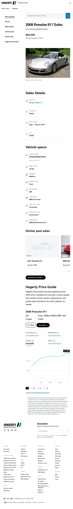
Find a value (5, 8)
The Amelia (41, 481)
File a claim (6, 451)
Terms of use (41, 502)
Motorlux (40, 489)
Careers (57, 458)
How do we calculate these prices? (37, 393)
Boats (5, 472)
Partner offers (41, 458)
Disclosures (28, 502)
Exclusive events (42, 463)
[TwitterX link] (8, 430)
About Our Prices (34, 399)
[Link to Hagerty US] (5, 498)
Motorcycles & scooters (10, 467)
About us (57, 451)
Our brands (58, 456)
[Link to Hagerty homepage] (12, 425)
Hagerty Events (42, 479)
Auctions (23, 449)
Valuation (40, 451)
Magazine (40, 460)
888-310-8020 (41, 472)
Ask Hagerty (41, 453)
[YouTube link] (15, 430)
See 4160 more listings (35, 277)
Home (56, 449)
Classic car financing (9, 479)
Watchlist (15, 8)
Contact (57, 463)
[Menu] (70, 3)
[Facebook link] (4, 430)
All (21, 467)
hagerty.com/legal (41, 406)
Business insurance (9, 476)
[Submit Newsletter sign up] (67, 431)
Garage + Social (25, 474)
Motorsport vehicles (9, 469)
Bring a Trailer (34, 102)
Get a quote (6, 449)
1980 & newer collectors (10, 458)
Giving (56, 467)
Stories (22, 465)
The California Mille (43, 483)
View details (42, 325)
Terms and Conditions (47, 437)
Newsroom (58, 460)
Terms (56, 479)
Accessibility (21, 502)
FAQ (56, 474)
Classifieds (24, 451)
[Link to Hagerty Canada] (8, 498)
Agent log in (7, 490)
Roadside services (42, 469)
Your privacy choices (12, 502)
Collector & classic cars (10, 460)
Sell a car (23, 453)
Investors (57, 465)
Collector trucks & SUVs (10, 462)
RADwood (40, 492)
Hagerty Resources (26, 476)
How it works (24, 456)
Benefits (40, 456)
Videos (22, 462)
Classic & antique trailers (10, 465)
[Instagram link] (12, 430)
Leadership (58, 453)
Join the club (41, 449)
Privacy (57, 476)
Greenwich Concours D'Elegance (43, 486)
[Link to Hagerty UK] (11, 498)
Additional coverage (9, 481)
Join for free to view (32, 335)
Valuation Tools (23, 2)
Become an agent (8, 488)
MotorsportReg (24, 479)
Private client (7, 474)
